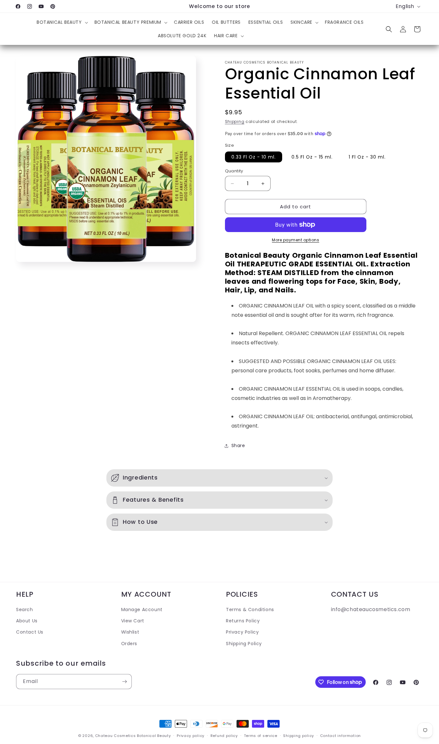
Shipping (235, 121)
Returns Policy (243, 621)
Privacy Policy (242, 632)
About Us (27, 621)
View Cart (132, 621)
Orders (129, 643)
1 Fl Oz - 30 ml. (367, 157)
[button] (62, 22)
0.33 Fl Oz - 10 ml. (253, 157)
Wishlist (130, 632)
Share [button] (238, 445)
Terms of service (260, 735)
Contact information (340, 735)
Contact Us (29, 632)
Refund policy (224, 735)
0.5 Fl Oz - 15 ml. (312, 157)
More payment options (295, 240)
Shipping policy (298, 735)
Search (24, 609)
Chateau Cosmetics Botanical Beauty (133, 735)
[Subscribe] (124, 681)
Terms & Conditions (250, 609)
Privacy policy (190, 735)
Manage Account (142, 609)
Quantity (234, 171)
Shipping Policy (244, 643)
